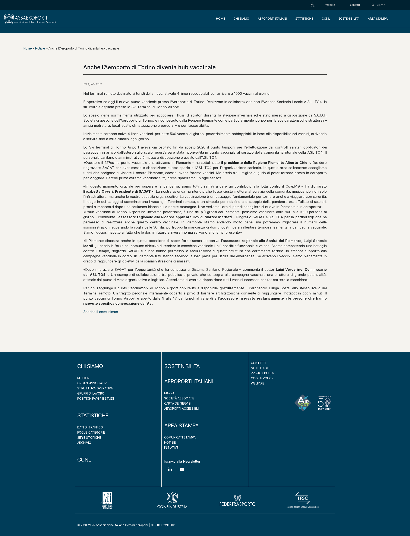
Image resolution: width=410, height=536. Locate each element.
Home (27, 48)
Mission (83, 378)
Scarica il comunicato (100, 312)
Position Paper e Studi (95, 398)
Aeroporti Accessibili (181, 408)
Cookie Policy (262, 378)
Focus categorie (91, 432)
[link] (313, 5)
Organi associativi (92, 383)
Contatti (258, 363)
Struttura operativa (95, 388)
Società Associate (179, 398)
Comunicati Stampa (180, 437)
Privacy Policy (263, 373)
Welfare (257, 383)
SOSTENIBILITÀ (182, 366)
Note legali (260, 368)
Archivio (84, 442)
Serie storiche (89, 437)
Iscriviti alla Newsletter (182, 461)
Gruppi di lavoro (90, 393)
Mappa (169, 393)
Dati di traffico (90, 427)
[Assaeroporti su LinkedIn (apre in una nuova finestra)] (170, 472)
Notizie (40, 48)
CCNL (84, 459)
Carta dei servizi (177, 403)
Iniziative (171, 447)
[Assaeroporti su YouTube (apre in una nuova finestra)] (182, 473)
